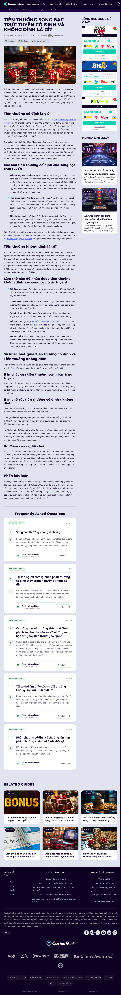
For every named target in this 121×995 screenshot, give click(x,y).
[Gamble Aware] (93, 956)
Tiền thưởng (71, 4)
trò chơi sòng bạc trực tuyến (19, 238)
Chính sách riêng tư (104, 901)
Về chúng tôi (104, 879)
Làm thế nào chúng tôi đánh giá (103, 889)
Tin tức (119, 4)
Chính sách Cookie (62, 992)
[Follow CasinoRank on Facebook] (86, 932)
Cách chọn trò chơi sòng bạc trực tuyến (55, 883)
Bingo (12, 882)
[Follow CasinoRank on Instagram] (92, 932)
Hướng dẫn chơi (105, 4)
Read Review (100, 55)
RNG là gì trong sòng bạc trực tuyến (55, 894)
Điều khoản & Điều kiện (30, 992)
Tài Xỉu (12, 890)
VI (6, 932)
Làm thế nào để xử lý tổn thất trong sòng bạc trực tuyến (54, 900)
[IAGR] (12, 956)
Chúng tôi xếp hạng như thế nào (103, 896)
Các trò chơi (55, 4)
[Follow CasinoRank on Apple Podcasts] (114, 932)
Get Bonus (99, 52)
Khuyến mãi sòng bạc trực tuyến (46, 321)
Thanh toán (87, 4)
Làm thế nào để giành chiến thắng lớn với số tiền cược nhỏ (53, 889)
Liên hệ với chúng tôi (104, 883)
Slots (12, 894)
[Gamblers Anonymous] (24, 956)
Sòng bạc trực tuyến (36, 4)
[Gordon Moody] (61, 956)
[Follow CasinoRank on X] (97, 932)
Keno (12, 886)
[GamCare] (41, 956)
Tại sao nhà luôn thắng (55, 879)
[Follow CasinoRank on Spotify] (109, 932)
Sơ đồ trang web (93, 992)
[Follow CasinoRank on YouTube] (103, 932)
